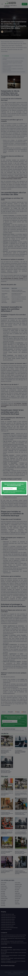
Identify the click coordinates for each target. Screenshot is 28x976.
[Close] (25, 483)
